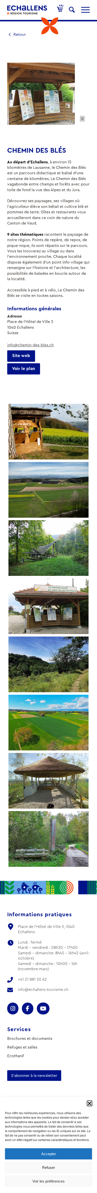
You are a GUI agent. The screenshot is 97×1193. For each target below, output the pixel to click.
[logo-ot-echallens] (27, 10)
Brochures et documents (29, 1038)
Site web (21, 356)
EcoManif (15, 1056)
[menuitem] (72, 10)
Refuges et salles (22, 1047)
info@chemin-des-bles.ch (30, 345)
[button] (89, 1103)
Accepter (48, 1154)
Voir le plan (23, 369)
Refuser (48, 1167)
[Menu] (83, 10)
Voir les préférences (48, 1181)
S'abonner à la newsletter (34, 1075)
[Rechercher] (72, 10)
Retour (19, 34)
